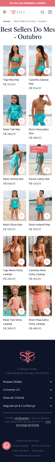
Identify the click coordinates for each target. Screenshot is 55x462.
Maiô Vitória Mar (13, 179)
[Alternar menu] (5, 12)
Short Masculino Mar (39, 131)
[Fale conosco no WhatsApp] (6, 445)
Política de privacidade (16, 445)
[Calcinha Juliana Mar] (40, 60)
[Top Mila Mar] (14, 60)
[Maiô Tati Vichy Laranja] (14, 300)
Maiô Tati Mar (11, 129)
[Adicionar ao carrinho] (47, 170)
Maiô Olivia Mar (12, 224)
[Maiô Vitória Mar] (14, 159)
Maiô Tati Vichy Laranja (12, 321)
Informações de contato (27, 455)
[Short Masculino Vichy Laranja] (40, 300)
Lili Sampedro (22, 418)
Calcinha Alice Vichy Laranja (37, 272)
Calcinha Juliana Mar (38, 81)
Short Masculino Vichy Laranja (39, 321)
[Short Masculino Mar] (40, 110)
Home (6, 21)
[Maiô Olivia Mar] (14, 205)
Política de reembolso (27, 440)
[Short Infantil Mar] (40, 205)
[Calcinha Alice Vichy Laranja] (40, 251)
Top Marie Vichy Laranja (13, 272)
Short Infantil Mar (39, 224)
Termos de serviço (41, 445)
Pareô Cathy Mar (39, 179)
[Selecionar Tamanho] (21, 71)
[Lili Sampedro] (17, 12)
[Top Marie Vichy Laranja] (14, 251)
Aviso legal (37, 450)
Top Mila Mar (11, 79)
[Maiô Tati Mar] (14, 110)
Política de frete (20, 450)
